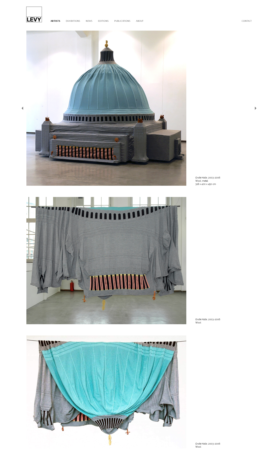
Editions (103, 20)
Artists (55, 20)
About (139, 20)
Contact (247, 20)
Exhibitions (73, 20)
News (89, 20)
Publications (122, 20)
